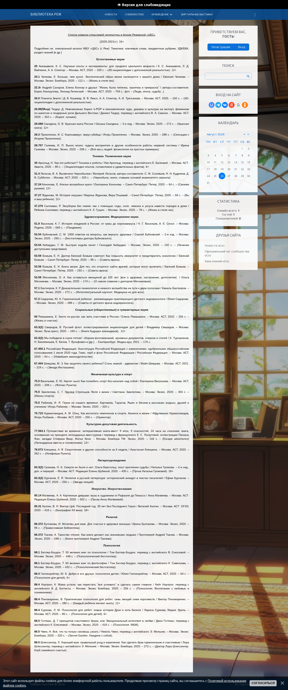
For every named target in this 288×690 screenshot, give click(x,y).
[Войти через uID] (212, 105)
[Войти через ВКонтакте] (225, 105)
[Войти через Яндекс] (232, 105)
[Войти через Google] (238, 105)
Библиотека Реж (45, 14)
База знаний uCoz (217, 261)
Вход (241, 47)
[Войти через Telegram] (218, 105)
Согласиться (263, 683)
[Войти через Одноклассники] (245, 105)
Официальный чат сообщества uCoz (227, 253)
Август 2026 (216, 134)
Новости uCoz (215, 245)
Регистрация (221, 47)
